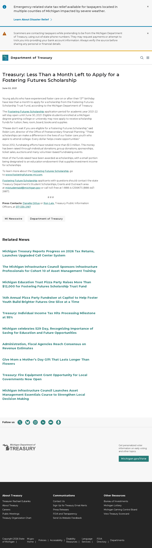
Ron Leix (48, 203)
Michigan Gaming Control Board (120, 509)
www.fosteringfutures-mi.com (23, 174)
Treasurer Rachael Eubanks (16, 501)
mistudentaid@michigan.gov (23, 187)
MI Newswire (13, 218)
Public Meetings (10, 513)
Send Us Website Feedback (67, 518)
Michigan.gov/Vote (133, 458)
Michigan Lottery (113, 505)
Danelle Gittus (31, 203)
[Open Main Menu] (148, 58)
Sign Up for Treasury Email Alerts (70, 505)
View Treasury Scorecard (116, 513)
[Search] (142, 58)
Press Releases (61, 509)
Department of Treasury (46, 218)
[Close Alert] (148, 7)
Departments (117, 540)
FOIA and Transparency (65, 513)
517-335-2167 (23, 206)
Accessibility (56, 540)
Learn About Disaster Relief (31, 19)
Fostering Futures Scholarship (26, 111)
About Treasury (10, 505)
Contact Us (59, 501)
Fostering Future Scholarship (19, 180)
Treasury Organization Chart (16, 518)
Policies (42, 540)
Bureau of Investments (116, 501)
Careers (6, 509)
